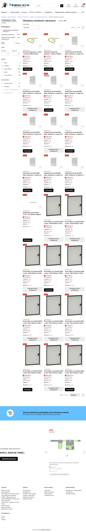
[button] (61, 5)
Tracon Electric (8, 75)
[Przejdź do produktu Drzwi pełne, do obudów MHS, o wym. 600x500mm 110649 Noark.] (75, 355)
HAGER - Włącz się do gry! (8, 497)
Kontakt (3, 519)
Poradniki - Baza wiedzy (29, 493)
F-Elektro (6, 66)
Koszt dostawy (5, 505)
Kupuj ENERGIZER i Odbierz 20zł (10, 499)
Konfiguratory (26, 492)
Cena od (3, 50)
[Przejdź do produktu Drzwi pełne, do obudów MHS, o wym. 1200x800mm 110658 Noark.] (54, 255)
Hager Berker (7, 69)
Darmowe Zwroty (6, 507)
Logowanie (47, 490)
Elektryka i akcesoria (23, 17)
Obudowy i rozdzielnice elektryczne (38, 17)
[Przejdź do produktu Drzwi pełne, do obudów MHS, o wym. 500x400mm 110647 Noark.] (33, 355)
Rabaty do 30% (5, 490)
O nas (3, 516)
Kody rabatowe (5, 492)
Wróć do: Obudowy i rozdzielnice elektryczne (11, 30)
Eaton (5, 62)
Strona (72, 27)
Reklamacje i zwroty (6, 509)
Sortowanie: (26, 24)
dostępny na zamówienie (11, 89)
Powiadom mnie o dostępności (33, 109)
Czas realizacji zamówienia (8, 495)
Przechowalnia (48, 493)
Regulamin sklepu (28, 499)
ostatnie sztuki (8, 83)
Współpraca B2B (70, 493)
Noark (5, 72)
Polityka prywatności (28, 497)
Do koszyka (27, 69)
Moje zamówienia (49, 492)
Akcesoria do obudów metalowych (10, 38)
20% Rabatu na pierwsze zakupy (10, 493)
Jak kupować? (27, 490)
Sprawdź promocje (9, 459)
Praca (3, 518)
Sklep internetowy (41, 529)
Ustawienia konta (49, 495)
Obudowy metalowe (10, 34)
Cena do (14, 50)
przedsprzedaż (8, 92)
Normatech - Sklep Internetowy (8, 17)
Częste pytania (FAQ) (29, 495)
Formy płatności (5, 500)
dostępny (6, 86)
